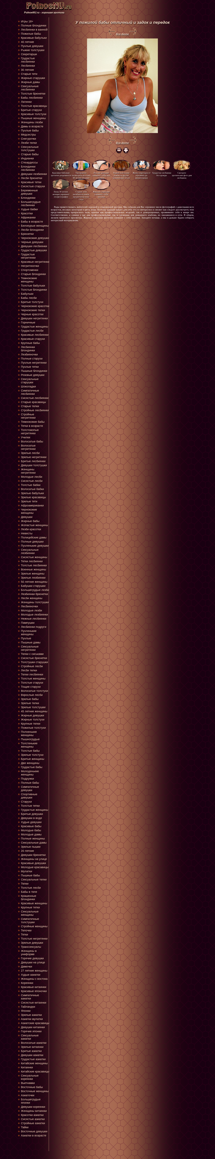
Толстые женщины (33, 678)
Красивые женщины (34, 903)
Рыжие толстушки (32, 50)
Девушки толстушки (34, 465)
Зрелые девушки (32, 942)
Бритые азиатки (31, 1051)
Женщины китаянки (34, 1111)
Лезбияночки (29, 354)
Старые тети (29, 74)
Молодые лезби (31, 610)
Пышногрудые (30, 739)
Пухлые (26, 638)
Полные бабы (30, 782)
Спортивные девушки (29, 796)
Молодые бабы (31, 830)
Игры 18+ (27, 21)
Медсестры (28, 134)
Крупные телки (30, 723)
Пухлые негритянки (34, 362)
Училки (25, 437)
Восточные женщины (35, 1091)
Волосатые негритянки (28, 447)
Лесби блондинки (32, 229)
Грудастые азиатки (33, 1059)
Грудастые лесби (32, 330)
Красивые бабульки (34, 37)
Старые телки (30, 406)
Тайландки (28, 1006)
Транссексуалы (31, 946)
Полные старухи (31, 358)
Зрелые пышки (30, 846)
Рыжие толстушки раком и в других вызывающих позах (121, 175)
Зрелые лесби (30, 453)
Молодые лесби (31, 476)
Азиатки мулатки (32, 1019)
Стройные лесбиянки (35, 410)
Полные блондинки (33, 25)
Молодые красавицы (34, 867)
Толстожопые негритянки (30, 431)
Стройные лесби (32, 666)
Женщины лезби (32, 122)
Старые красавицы (33, 402)
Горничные (28, 322)
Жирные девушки (32, 715)
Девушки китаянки (33, 1027)
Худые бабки (29, 209)
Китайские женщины (34, 1063)
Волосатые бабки (32, 489)
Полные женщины (33, 838)
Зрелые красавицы (33, 497)
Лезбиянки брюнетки (34, 594)
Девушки (26, 517)
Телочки (26, 930)
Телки (24, 883)
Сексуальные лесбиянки (30, 88)
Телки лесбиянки (32, 674)
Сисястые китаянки (33, 1002)
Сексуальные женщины (30, 913)
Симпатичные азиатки (30, 997)
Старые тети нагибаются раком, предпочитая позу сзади (81, 194)
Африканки (28, 217)
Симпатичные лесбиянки (30, 392)
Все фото (122, 34)
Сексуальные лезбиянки (30, 551)
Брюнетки (27, 233)
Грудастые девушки (34, 250)
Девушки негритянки (34, 318)
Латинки (26, 101)
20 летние (27, 850)
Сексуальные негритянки (30, 648)
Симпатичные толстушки (30, 920)
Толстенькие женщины (29, 745)
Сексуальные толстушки (30, 148)
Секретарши (29, 54)
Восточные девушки (34, 1131)
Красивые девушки (33, 863)
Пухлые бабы (30, 130)
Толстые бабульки (33, 285)
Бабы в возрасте (32, 221)
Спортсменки (29, 270)
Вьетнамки (28, 1083)
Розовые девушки (32, 375)
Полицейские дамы (33, 537)
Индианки (27, 158)
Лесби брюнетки (31, 178)
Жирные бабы (30, 521)
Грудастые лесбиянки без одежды (161, 174)
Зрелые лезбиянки (33, 577)
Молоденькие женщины (30, 773)
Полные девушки (32, 541)
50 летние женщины (34, 581)
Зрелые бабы (30, 699)
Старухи (26, 801)
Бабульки (27, 293)
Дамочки (26, 966)
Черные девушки (32, 242)
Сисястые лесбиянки (34, 398)
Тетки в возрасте (32, 425)
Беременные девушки (29, 192)
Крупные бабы (30, 343)
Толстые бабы (30, 750)
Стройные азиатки (33, 1123)
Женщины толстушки (35, 602)
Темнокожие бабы (33, 421)
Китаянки (27, 1067)
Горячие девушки (32, 958)
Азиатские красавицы (35, 1023)
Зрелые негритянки (33, 457)
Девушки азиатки (32, 1055)
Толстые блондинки (34, 289)
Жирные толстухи (32, 719)
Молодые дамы (31, 834)
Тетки (24, 934)
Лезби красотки (31, 529)
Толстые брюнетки (33, 93)
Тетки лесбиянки (32, 561)
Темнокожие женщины (29, 280)
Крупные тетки (30, 907)
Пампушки (27, 622)
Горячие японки (31, 1031)
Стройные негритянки (28, 416)
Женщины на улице (34, 859)
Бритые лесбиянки (33, 461)
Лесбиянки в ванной (34, 29)
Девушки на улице (33, 962)
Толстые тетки (30, 805)
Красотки (27, 213)
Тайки (24, 1127)
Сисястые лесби (31, 480)
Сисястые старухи (33, 186)
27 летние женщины (34, 970)
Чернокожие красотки (35, 306)
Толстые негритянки (34, 938)
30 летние (27, 69)
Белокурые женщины (35, 225)
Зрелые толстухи (32, 754)
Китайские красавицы (35, 1071)
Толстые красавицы (34, 105)
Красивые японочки (34, 991)
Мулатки (26, 871)
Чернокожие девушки (35, 238)
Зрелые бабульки (32, 493)
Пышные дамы (30, 642)
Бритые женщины (32, 759)
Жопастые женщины (34, 525)
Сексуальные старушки (30, 381)
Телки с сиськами (32, 654)
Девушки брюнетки (33, 855)
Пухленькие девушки (35, 545)
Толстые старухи (32, 682)
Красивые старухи (33, 338)
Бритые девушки (32, 814)
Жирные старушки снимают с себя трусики (101, 194)
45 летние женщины (34, 711)
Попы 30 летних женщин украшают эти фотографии (61, 194)
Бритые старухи (31, 110)
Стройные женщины (34, 926)
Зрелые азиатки (31, 1015)
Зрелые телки (30, 703)
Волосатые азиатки (33, 1042)
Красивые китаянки (33, 987)
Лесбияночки (29, 606)
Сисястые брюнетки (34, 658)
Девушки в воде (31, 818)
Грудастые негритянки (28, 256)
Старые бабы (30, 154)
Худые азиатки (30, 974)
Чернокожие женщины (29, 511)
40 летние (27, 42)
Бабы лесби (29, 297)
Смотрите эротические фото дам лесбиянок (182, 175)
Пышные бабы (30, 875)
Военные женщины (33, 569)
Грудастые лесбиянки (28, 60)
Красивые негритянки (35, 261)
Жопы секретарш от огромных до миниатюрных (141, 175)
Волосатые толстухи (34, 690)
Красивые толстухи (33, 114)
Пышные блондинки (34, 370)
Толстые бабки (30, 485)
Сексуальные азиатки (30, 1037)
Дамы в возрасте (32, 126)
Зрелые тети (29, 501)
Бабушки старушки (33, 585)
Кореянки (27, 983)
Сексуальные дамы (34, 842)
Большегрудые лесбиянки (31, 203)
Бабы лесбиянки (32, 97)
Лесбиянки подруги (33, 626)
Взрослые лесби (32, 695)
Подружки (27, 778)
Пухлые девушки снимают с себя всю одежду (101, 175)
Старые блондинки (33, 274)
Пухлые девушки (32, 46)
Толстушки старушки (34, 662)
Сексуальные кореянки (30, 1077)
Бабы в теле (29, 891)
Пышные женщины (33, 118)
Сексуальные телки (34, 879)
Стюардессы (29, 162)
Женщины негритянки (28, 471)
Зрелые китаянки (32, 1047)
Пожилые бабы (31, 33)
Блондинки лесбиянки (28, 168)
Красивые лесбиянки (34, 334)
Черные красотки (32, 314)
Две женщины (30, 763)
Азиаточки (27, 1095)
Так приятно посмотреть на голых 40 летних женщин (81, 175)
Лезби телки (29, 142)
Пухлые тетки (30, 366)
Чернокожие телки (33, 310)
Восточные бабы (32, 1087)
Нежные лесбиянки (33, 618)
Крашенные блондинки (28, 897)
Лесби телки (29, 670)
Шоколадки (28, 386)
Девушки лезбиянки (34, 174)
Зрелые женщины (32, 573)
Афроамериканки (32, 505)
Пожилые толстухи (33, 727)
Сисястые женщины (34, 557)
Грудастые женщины (34, 326)
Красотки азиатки (32, 1115)
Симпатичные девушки (30, 788)
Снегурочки (28, 138)
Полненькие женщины (29, 733)
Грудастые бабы (31, 767)
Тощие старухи (31, 686)
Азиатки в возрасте (33, 1135)
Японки (26, 1010)
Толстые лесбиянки (34, 565)
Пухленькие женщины (29, 632)
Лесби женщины (31, 598)
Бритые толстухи (32, 302)
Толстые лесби (31, 887)
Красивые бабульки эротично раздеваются (61, 174)
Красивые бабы (31, 826)
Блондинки (28, 197)
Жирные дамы (30, 82)
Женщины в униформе (29, 952)
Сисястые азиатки (33, 1119)
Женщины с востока (34, 978)
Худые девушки (31, 822)
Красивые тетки (31, 182)
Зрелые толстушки (33, 707)
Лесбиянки (28, 65)
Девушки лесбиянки (34, 246)
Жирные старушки (33, 78)
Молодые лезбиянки (34, 614)
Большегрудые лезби (35, 590)
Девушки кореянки (33, 1106)
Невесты (26, 533)
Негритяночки (30, 265)
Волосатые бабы (32, 441)
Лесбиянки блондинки (28, 349)
